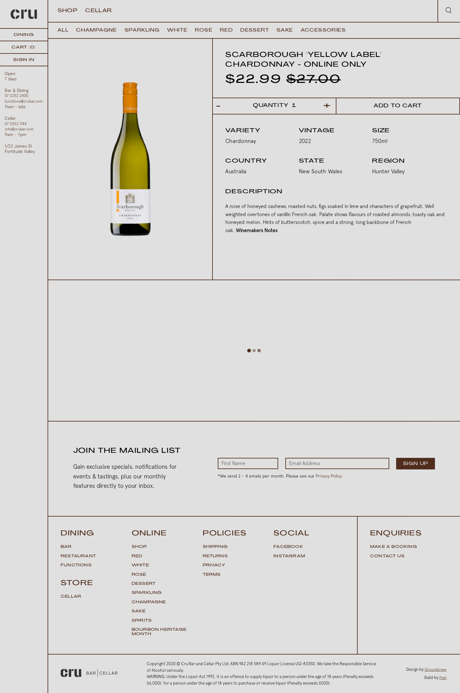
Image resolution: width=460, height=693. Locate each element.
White (177, 30)
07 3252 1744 (16, 124)
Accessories (323, 30)
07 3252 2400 (16, 96)
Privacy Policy (329, 475)
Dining (24, 35)
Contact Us (387, 556)
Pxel (442, 677)
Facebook (288, 547)
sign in (23, 60)
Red (226, 30)
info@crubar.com (19, 129)
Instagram (289, 556)
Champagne (96, 30)
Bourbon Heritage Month (159, 632)
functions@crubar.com (24, 101)
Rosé (203, 30)
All (63, 30)
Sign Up (415, 464)
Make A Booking (393, 547)
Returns (215, 556)
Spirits (142, 621)
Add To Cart (398, 106)
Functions (76, 565)
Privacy (214, 565)
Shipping (215, 547)
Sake (285, 30)
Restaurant (78, 556)
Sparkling (142, 30)
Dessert (254, 30)
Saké (139, 611)
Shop (68, 10)
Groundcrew (435, 669)
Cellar (98, 10)
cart (24, 47)
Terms (212, 575)
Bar (66, 547)
